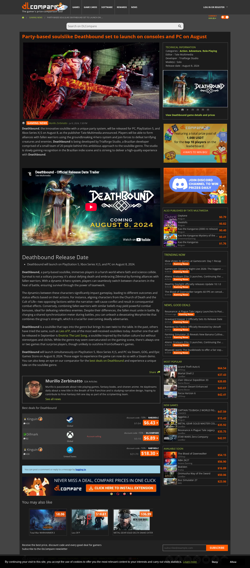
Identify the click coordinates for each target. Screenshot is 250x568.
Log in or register (213, 7)
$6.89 (150, 438)
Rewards (122, 7)
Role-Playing (210, 51)
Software (107, 7)
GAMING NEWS (37, 123)
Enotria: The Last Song (73, 335)
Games (76, 7)
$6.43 (150, 423)
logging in (81, 469)
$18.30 (148, 453)
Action (183, 51)
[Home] (23, 17)
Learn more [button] (190, 561)
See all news (53, 399)
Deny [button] (215, 562)
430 (28, 423)
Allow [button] (233, 562)
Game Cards (90, 7)
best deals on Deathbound (107, 361)
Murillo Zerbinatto (58, 123)
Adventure (195, 51)
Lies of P (64, 331)
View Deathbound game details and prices (190, 115)
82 (27, 438)
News (134, 7)
